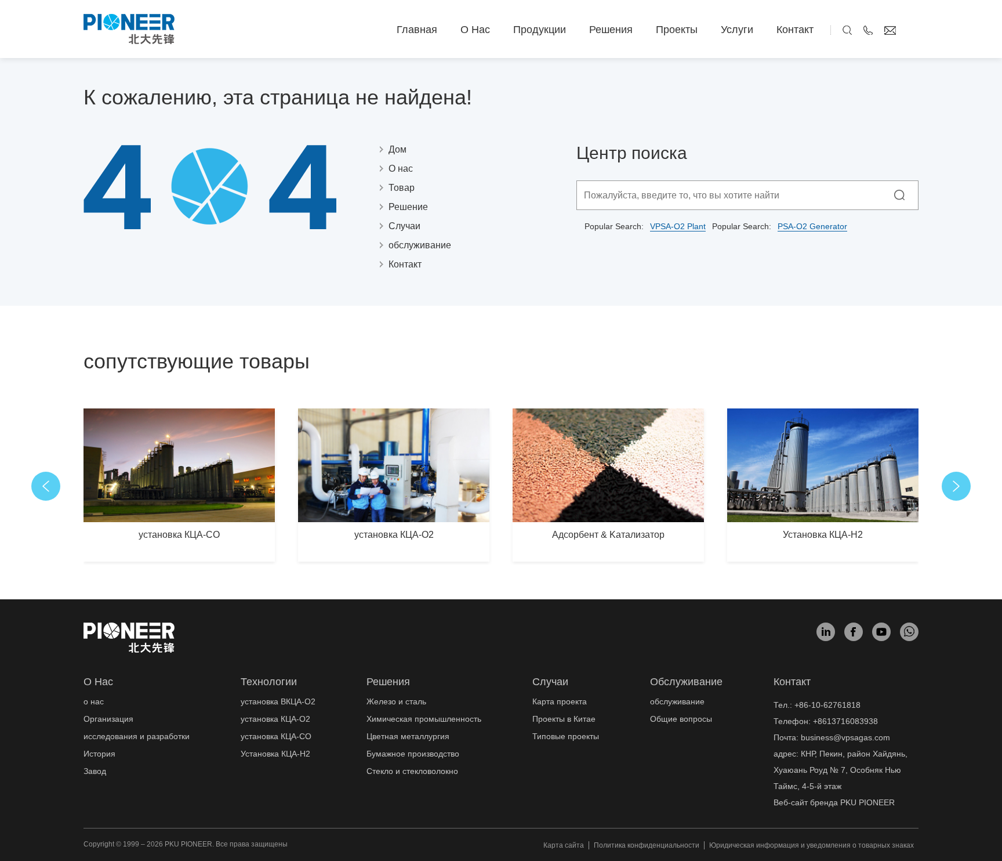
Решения (611, 29)
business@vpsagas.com (845, 737)
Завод (95, 771)
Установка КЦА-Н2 (823, 535)
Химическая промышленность (423, 718)
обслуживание (420, 245)
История (99, 753)
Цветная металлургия (407, 736)
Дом (397, 149)
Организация (108, 718)
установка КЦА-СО (179, 535)
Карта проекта (559, 701)
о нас (98, 682)
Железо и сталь (396, 701)
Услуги (737, 29)
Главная (417, 29)
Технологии (269, 682)
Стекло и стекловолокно (412, 771)
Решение (408, 207)
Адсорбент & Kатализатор (608, 535)
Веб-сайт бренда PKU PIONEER (834, 802)
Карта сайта (563, 845)
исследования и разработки (137, 736)
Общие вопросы (681, 718)
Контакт (795, 29)
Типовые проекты (565, 736)
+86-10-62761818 (827, 705)
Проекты (677, 29)
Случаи (404, 226)
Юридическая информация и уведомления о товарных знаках (811, 845)
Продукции (539, 29)
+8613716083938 (845, 721)
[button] (45, 486)
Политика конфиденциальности (646, 845)
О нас (475, 29)
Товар (402, 188)
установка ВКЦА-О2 (278, 701)
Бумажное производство (412, 753)
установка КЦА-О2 (394, 535)
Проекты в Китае (564, 718)
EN (913, 29)
